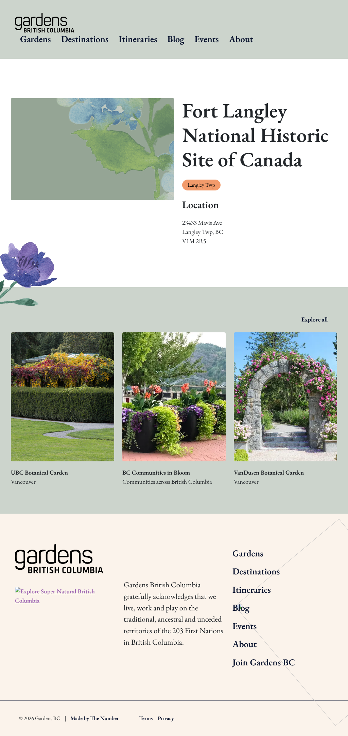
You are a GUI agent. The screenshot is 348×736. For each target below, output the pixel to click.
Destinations (84, 39)
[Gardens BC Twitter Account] (146, 552)
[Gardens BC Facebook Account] (165, 552)
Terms (146, 718)
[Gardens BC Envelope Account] (184, 552)
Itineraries (138, 39)
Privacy (166, 718)
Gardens (35, 39)
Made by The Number (95, 718)
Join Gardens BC (263, 662)
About (241, 39)
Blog (175, 39)
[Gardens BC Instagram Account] (128, 552)
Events (206, 39)
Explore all (315, 320)
